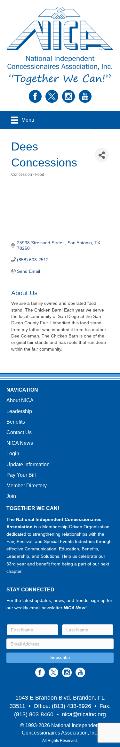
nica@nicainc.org (84, 714)
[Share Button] (102, 155)
